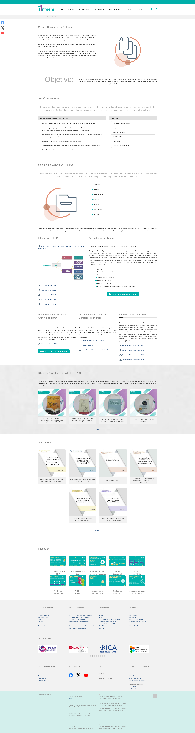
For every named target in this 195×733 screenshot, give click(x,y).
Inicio (61, 9)
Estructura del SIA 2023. (48, 299)
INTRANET (102, 615)
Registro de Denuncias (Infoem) (108, 621)
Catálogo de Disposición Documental (93, 340)
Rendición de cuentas (44, 626)
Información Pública (84, 9)
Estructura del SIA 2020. (48, 285)
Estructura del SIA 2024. (48, 304)
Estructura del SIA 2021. (48, 290)
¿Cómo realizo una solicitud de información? (81, 617)
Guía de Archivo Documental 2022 (133, 355)
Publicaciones (42, 678)
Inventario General (87, 345)
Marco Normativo (43, 617)
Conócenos (70, 9)
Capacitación (133, 615)
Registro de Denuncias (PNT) (107, 624)
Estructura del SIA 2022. (48, 295)
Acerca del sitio (133, 674)
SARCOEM (102, 628)
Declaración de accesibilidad (137, 680)
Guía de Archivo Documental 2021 (133, 350)
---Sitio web (132, 686)
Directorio (40, 621)
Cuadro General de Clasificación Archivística (95, 350)
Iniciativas (139, 9)
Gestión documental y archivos (137, 621)
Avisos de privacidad (135, 678)
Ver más (97, 429)
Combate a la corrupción (136, 619)
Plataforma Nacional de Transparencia (109, 619)
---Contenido (132, 689)
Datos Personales (99, 9)
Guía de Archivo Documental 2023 (133, 359)
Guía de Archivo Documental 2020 (133, 345)
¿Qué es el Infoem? (43, 615)
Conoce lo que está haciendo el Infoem (124, 294)
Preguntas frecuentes (44, 680)
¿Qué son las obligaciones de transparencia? (81, 626)
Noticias (40, 674)
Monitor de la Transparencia (137, 626)
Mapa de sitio (133, 676)
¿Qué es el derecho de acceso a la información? (82, 615)
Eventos (40, 676)
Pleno (39, 619)
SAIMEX (101, 626)
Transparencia (127, 9)
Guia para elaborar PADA (49, 344)
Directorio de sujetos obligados (77, 628)
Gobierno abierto (114, 9)
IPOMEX (101, 617)
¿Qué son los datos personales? (77, 619)
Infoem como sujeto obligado (46, 624)
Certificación (132, 617)
